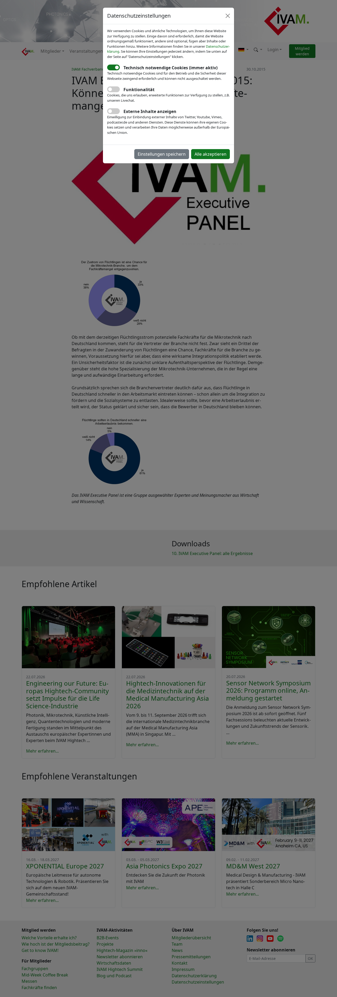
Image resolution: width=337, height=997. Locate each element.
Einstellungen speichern (162, 154)
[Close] (228, 16)
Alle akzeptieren (210, 154)
